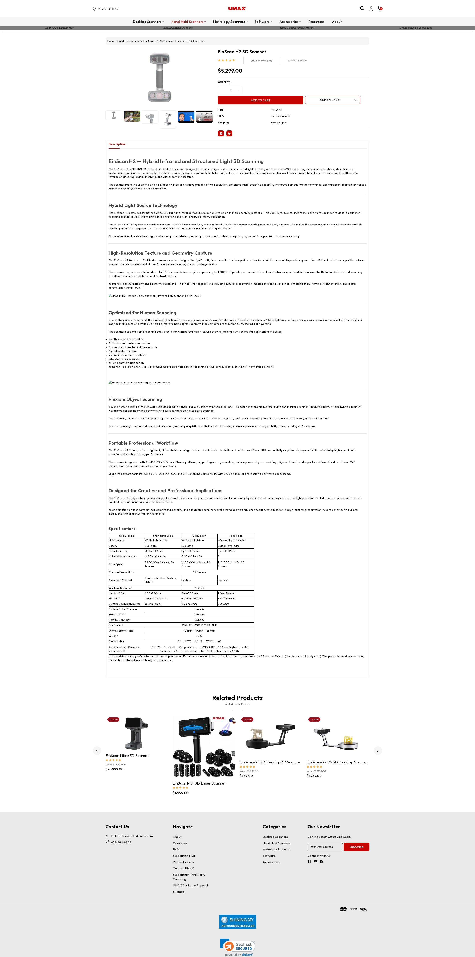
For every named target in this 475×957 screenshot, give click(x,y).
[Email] (221, 133)
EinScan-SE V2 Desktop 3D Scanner (271, 762)
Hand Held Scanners (187, 21)
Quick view (126, 732)
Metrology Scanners (229, 21)
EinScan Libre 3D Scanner (128, 755)
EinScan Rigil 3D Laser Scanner (199, 783)
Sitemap (178, 892)
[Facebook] (310, 862)
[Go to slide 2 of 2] (97, 750)
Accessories (289, 21)
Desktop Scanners (147, 21)
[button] (237, 947)
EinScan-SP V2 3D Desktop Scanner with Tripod (338, 762)
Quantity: (224, 82)
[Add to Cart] (140, 732)
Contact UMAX (183, 868)
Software (262, 21)
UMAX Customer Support (190, 885)
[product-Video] (186, 116)
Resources (316, 21)
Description (117, 144)
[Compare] (133, 732)
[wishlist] (148, 732)
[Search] (362, 8)
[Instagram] (322, 862)
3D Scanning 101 (184, 856)
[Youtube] (316, 862)
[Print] (229, 133)
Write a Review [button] (297, 60)
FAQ (176, 849)
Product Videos (183, 862)
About (337, 21)
